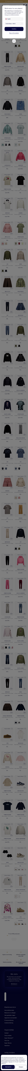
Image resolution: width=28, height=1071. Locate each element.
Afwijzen (21, 1067)
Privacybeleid (4, 1061)
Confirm (14, 29)
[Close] (14, 41)
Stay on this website (14, 33)
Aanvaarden (8, 1067)
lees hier (11, 1061)
